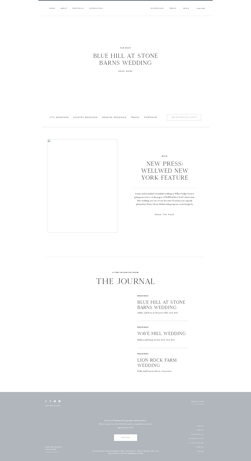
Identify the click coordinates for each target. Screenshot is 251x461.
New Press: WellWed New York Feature (165, 171)
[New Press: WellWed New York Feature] (82, 186)
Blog (165, 156)
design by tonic (134, 451)
